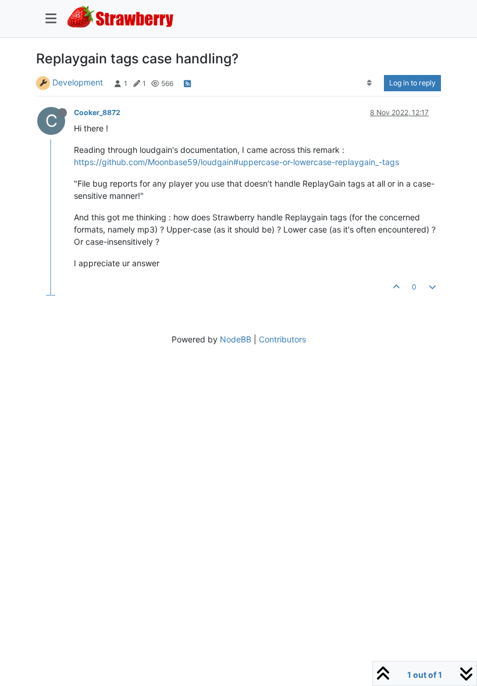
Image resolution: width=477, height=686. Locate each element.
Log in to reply (412, 82)
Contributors (282, 339)
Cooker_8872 (97, 112)
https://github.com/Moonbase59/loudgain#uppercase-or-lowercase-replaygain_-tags (236, 162)
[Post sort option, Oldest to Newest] (369, 83)
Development (77, 82)
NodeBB (235, 339)
